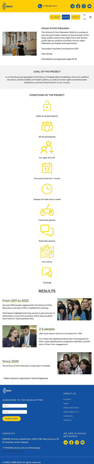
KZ (84, 19)
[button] (90, 17)
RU (84, 15)
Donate (66, 17)
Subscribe (11, 418)
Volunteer (55, 17)
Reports (75, 17)
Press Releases (71, 408)
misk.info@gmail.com (13, 451)
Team (66, 403)
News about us (71, 412)
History (67, 399)
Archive (67, 420)
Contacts (68, 416)
